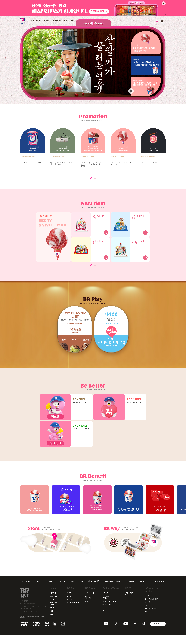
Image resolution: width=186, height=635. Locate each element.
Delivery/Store (56, 20)
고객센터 (147, 596)
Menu (32, 20)
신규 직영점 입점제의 (26, 581)
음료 (51, 611)
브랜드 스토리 (89, 593)
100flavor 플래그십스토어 (107, 597)
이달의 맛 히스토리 (88, 597)
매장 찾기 (105, 593)
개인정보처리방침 (93, 581)
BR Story (46, 20)
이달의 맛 (53, 593)
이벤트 (69, 593)
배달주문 (105, 608)
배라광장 (70, 596)
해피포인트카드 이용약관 (77, 581)
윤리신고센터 (62, 581)
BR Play (38, 20)
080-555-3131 (27, 608)
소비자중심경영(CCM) (151, 599)
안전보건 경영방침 (129, 581)
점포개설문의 (40, 581)
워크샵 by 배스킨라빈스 (109, 601)
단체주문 (105, 611)
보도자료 (147, 605)
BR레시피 (70, 599)
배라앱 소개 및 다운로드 (128, 594)
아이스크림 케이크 (53, 603)
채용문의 (51, 581)
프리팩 (52, 599)
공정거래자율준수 (144, 581)
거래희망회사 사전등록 (159, 581)
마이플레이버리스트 (73, 602)
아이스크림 (53, 596)
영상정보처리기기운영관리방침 (112, 581)
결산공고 (147, 612)
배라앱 (65, 20)
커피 (51, 614)
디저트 (52, 608)
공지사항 (71, 20)
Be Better (88, 601)
